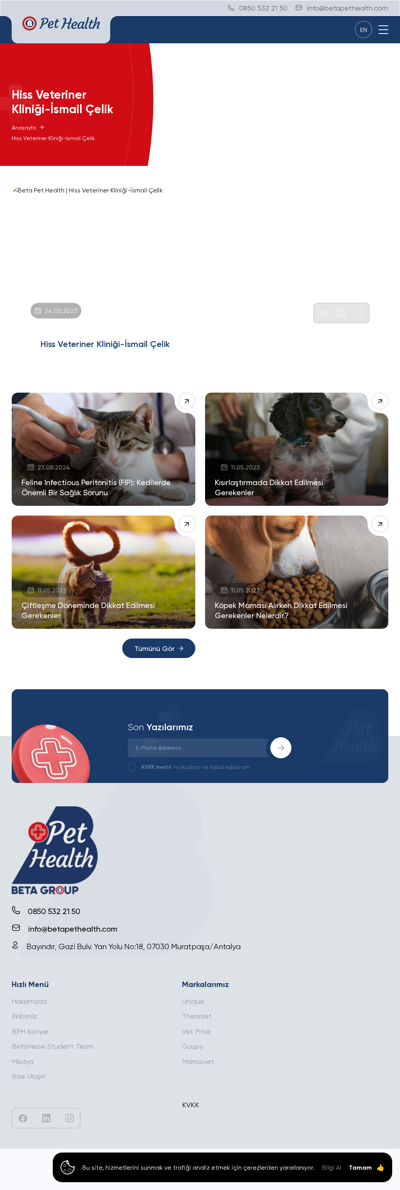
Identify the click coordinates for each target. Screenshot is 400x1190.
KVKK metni (156, 766)
